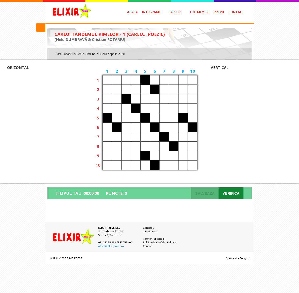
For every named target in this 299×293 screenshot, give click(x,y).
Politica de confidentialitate (159, 242)
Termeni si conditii (154, 239)
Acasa (132, 12)
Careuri (174, 12)
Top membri (199, 12)
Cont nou (148, 228)
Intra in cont (150, 231)
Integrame (151, 12)
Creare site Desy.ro (238, 258)
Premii (219, 12)
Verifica (231, 193)
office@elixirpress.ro (111, 246)
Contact (236, 12)
